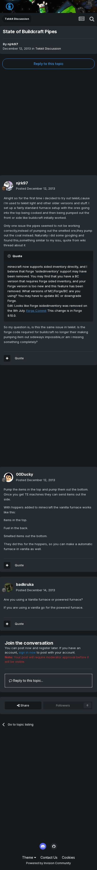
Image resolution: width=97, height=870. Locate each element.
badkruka (25, 584)
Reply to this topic (48, 64)
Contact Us (48, 857)
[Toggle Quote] (10, 256)
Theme (28, 857)
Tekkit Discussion (48, 48)
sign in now (27, 652)
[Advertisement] (48, 122)
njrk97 (13, 44)
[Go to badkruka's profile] (8, 587)
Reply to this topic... (27, 680)
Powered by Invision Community (48, 863)
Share (24, 705)
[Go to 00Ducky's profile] (8, 477)
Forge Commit (36, 310)
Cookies (68, 857)
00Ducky (24, 474)
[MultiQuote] (7, 358)
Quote (19, 358)
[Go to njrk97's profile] (8, 186)
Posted (35, 188)
